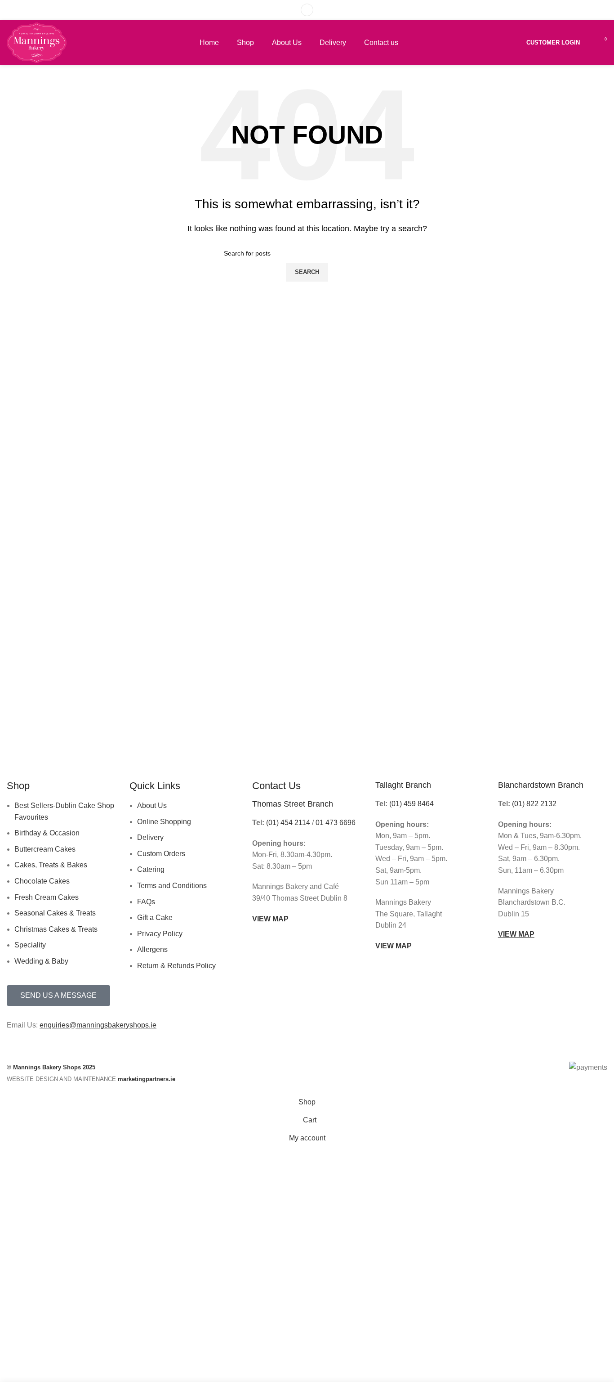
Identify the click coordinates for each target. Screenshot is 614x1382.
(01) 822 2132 (534, 804)
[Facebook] (427, 1030)
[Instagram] (451, 1030)
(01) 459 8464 (411, 804)
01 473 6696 (336, 822)
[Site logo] (37, 42)
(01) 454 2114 (288, 822)
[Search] (307, 10)
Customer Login (553, 42)
